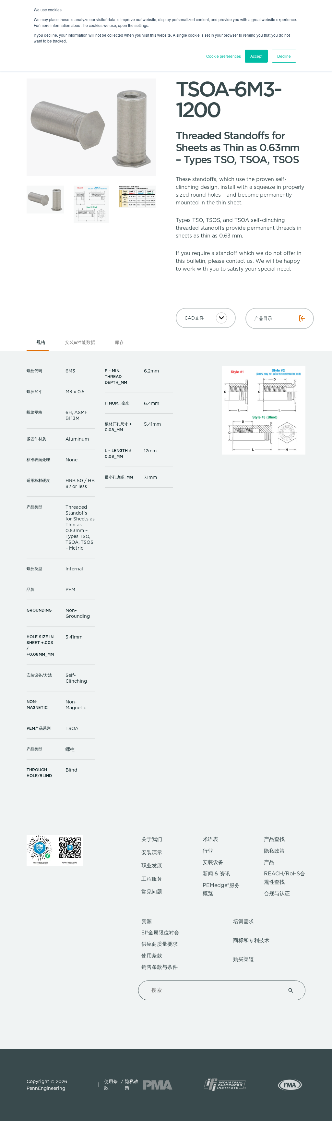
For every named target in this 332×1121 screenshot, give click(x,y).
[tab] (41, 344)
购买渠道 (243, 959)
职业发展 (151, 865)
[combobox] (214, 990)
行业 (208, 851)
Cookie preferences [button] (223, 56)
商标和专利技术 (251, 940)
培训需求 (243, 921)
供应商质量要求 (159, 944)
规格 (40, 342)
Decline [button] (284, 56)
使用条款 (151, 956)
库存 (119, 342)
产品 (269, 862)
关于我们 (151, 839)
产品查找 (274, 839)
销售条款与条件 (159, 967)
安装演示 (151, 852)
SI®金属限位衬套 (160, 933)
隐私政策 (274, 851)
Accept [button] (256, 56)
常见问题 (151, 892)
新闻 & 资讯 (216, 874)
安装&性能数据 (80, 342)
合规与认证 (277, 893)
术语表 (210, 839)
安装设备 (213, 862)
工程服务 (151, 879)
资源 (146, 921)
